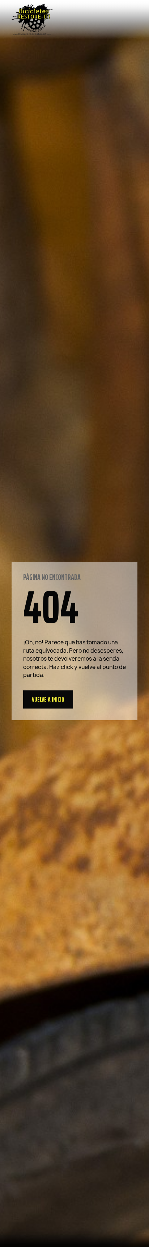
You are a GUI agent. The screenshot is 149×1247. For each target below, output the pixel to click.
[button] (48, 699)
